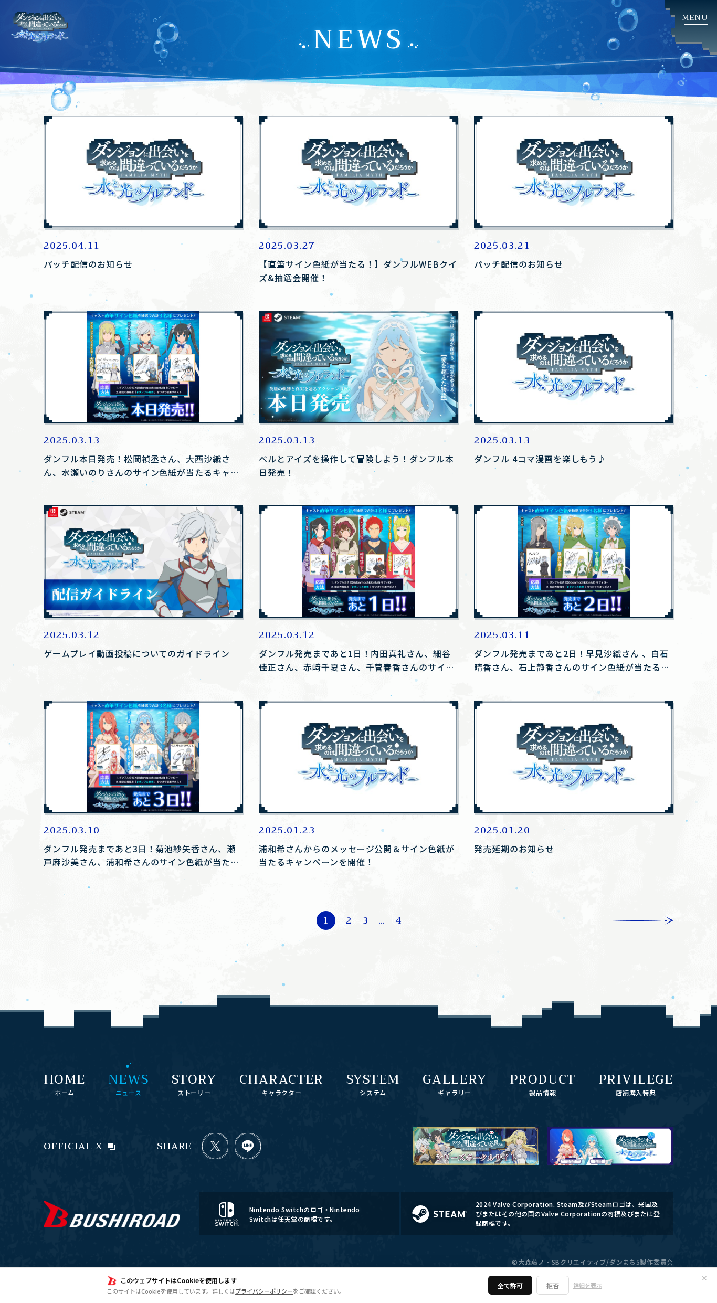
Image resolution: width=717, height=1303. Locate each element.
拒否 (552, 1285)
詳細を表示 (587, 1285)
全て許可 (510, 1285)
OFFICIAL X (73, 1146)
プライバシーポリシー (264, 1291)
